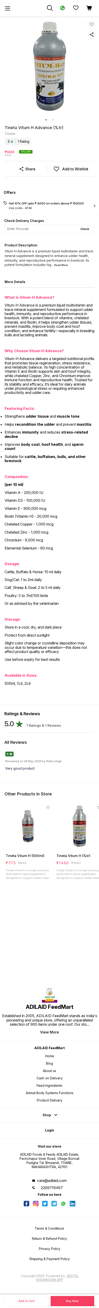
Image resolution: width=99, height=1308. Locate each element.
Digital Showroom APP (57, 1277)
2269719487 (52, 1188)
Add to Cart (26, 1301)
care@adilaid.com (52, 1180)
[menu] (7, 8)
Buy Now (72, 1301)
